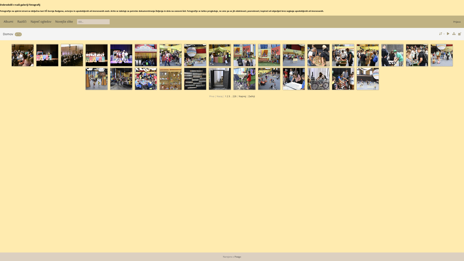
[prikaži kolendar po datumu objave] (459, 34)
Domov (8, 34)
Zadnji (251, 96)
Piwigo (238, 256)
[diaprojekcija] (448, 34)
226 (234, 96)
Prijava (457, 21)
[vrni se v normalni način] (454, 34)
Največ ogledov (41, 22)
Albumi (8, 22)
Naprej (242, 96)
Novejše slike (64, 22)
